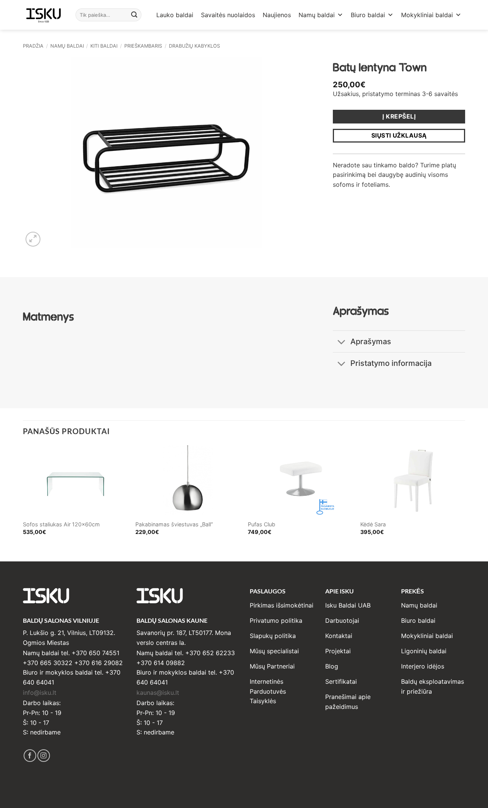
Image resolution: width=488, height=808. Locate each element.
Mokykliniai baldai (427, 15)
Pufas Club (261, 524)
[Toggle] (341, 342)
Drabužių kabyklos (194, 46)
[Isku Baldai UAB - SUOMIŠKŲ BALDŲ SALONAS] (43, 14)
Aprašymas (370, 341)
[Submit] (134, 14)
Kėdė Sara (373, 524)
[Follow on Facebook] (30, 755)
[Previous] (23, 496)
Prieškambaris (143, 46)
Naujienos (277, 15)
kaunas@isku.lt (157, 692)
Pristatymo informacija (391, 363)
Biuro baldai (368, 15)
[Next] (464, 496)
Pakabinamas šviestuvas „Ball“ (174, 524)
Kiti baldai (103, 46)
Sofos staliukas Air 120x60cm (61, 524)
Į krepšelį (399, 116)
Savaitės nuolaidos (228, 15)
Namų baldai (317, 15)
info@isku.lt (39, 692)
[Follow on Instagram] (43, 755)
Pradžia (33, 46)
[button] (33, 239)
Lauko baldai (174, 15)
